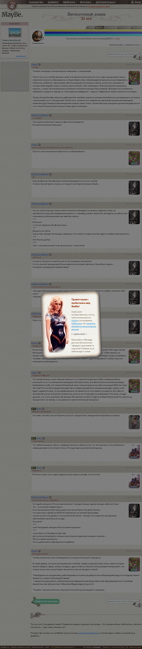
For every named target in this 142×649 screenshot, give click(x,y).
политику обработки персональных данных (83, 326)
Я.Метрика (76, 323)
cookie (74, 320)
